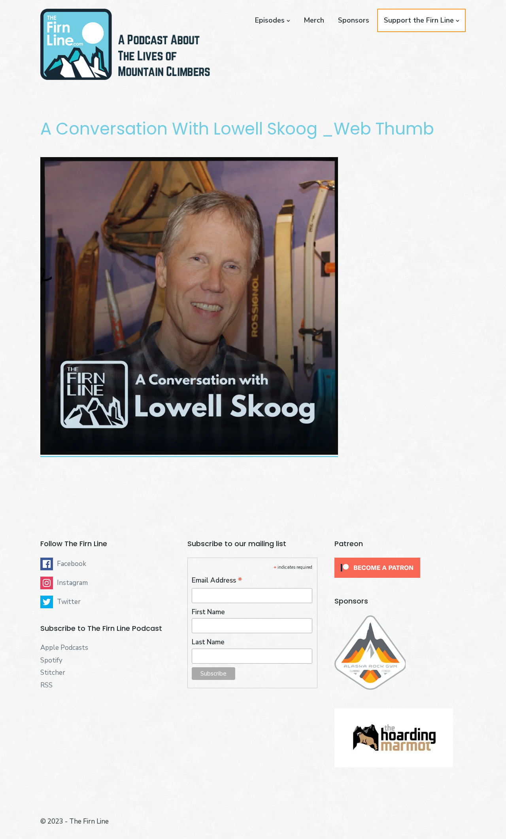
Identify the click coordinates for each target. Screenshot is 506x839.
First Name (208, 612)
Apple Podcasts (64, 647)
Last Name (208, 642)
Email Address (217, 580)
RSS (46, 685)
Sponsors (353, 20)
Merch (314, 20)
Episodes (270, 20)
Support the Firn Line (419, 20)
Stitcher (52, 672)
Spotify (51, 660)
